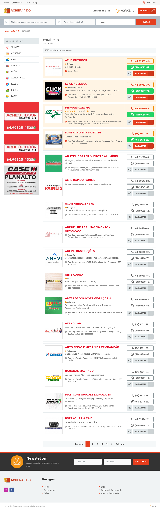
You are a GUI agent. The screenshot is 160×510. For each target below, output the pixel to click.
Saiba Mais (140, 73)
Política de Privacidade (111, 490)
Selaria (69, 279)
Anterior (79, 444)
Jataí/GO (15, 31)
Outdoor (70, 64)
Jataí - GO (150, 2)
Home (6, 3)
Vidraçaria (71, 302)
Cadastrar (141, 462)
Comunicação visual (74, 88)
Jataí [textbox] (103, 22)
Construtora (71, 255)
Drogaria (92, 111)
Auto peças (71, 351)
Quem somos (17, 3)
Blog (35, 3)
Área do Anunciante (110, 493)
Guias (28, 3)
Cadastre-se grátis (101, 11)
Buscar (146, 22)
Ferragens (71, 208)
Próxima (120, 444)
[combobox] (115, 22)
